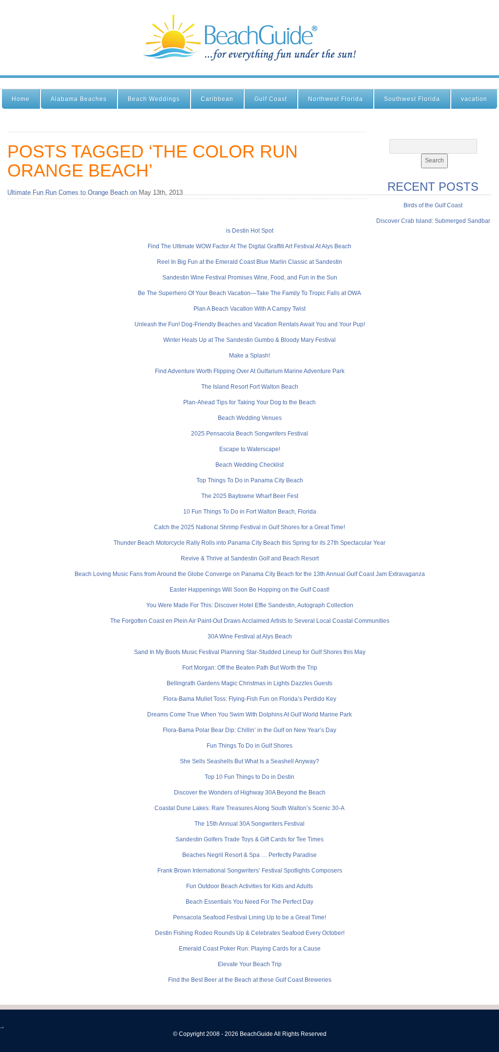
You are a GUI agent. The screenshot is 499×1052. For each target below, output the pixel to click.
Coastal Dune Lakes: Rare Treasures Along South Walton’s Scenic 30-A (249, 808)
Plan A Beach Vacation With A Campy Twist (249, 308)
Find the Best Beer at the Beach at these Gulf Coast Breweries (249, 979)
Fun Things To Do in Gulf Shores (249, 745)
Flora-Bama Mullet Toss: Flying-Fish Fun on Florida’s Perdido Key (249, 698)
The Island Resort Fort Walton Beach (249, 386)
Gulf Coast (270, 99)
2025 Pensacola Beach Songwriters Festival (249, 433)
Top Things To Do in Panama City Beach (249, 480)
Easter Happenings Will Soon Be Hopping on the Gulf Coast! (249, 589)
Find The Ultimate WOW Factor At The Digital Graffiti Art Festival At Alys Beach (249, 246)
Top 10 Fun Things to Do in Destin (249, 777)
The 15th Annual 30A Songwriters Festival (249, 823)
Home (21, 99)
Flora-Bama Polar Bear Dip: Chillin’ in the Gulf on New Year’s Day (249, 730)
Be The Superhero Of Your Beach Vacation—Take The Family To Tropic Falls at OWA (249, 293)
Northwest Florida (335, 99)
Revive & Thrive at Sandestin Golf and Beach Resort (250, 558)
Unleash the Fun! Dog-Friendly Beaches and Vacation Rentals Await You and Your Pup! (249, 324)
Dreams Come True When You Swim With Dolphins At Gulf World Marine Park (249, 714)
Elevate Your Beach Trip (250, 964)
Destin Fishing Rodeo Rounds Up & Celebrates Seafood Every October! (250, 933)
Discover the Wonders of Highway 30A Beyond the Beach (250, 792)
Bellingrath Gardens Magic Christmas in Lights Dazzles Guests (249, 683)
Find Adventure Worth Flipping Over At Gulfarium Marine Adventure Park (250, 371)
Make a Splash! (249, 355)
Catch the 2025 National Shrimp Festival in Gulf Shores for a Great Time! (249, 527)
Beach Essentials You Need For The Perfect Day (249, 901)
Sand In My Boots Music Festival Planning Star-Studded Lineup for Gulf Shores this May (249, 652)
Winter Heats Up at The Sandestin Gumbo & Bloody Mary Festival (249, 340)
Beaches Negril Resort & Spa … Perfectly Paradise (249, 855)
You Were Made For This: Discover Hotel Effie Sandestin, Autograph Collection (249, 605)
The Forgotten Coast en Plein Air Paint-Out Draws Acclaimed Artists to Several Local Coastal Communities (249, 620)
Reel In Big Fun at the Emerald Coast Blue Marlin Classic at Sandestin (249, 261)
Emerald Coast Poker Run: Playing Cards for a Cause (250, 948)
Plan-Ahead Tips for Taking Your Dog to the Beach (249, 402)
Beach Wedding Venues (250, 418)
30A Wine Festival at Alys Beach (250, 636)
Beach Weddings (154, 99)
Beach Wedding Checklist (249, 464)
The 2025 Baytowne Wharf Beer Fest (249, 496)
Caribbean (217, 99)
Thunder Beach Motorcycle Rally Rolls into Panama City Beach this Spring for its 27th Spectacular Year (249, 542)
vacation (474, 99)
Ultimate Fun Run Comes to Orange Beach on (72, 192)
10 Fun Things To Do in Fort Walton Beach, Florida (249, 511)
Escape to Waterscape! (249, 449)
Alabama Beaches (79, 99)
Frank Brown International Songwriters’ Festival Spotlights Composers (249, 870)
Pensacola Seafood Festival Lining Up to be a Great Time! (249, 917)
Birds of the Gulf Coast (432, 205)
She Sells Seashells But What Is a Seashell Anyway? (249, 761)
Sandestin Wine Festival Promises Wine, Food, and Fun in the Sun (249, 277)
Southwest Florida (412, 99)
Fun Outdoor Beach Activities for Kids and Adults (249, 886)
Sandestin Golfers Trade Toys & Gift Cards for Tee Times (249, 839)
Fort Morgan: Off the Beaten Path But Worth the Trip (249, 667)
